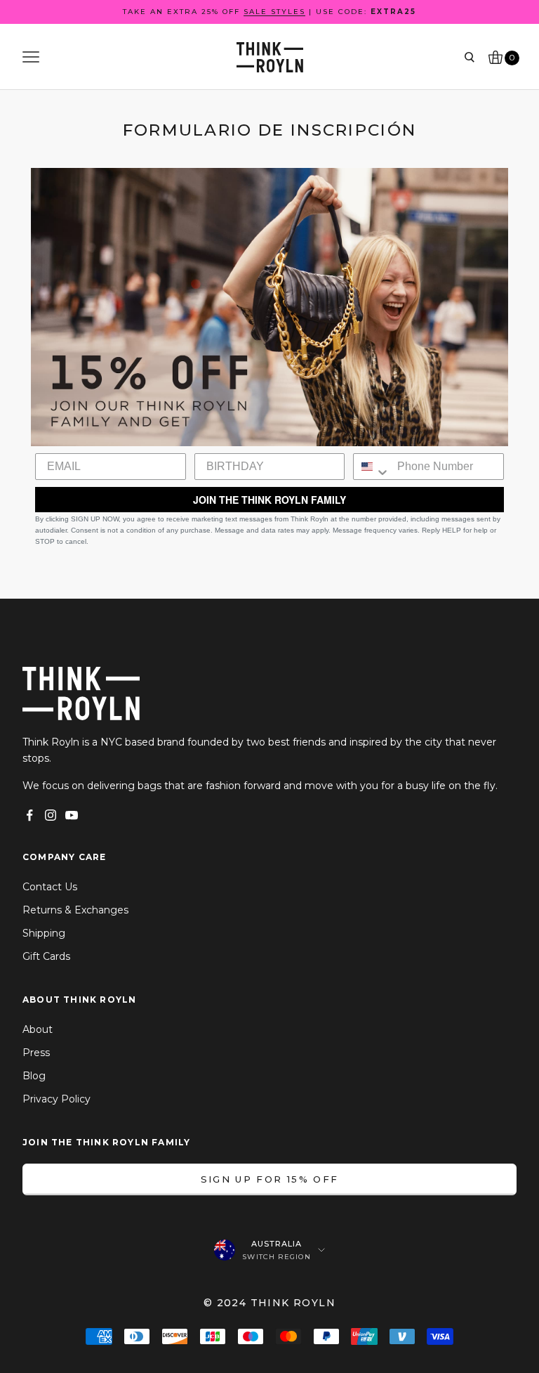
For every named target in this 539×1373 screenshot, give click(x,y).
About (37, 1029)
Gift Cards (46, 956)
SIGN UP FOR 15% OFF (269, 1179)
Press (36, 1052)
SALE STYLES (274, 11)
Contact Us (49, 886)
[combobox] (372, 466)
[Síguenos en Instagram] (51, 815)
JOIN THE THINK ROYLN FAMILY (269, 500)
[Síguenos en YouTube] (72, 815)
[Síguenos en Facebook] (29, 815)
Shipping (43, 933)
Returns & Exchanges (75, 910)
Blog (34, 1075)
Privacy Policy (56, 1099)
